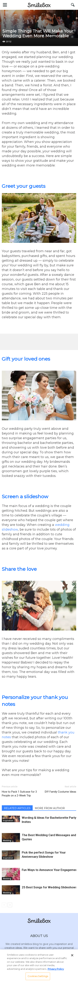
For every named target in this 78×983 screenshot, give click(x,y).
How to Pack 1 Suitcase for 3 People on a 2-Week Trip (19, 793)
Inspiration (8, 820)
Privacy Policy (56, 968)
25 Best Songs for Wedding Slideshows (49, 887)
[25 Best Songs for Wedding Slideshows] (11, 889)
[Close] (72, 955)
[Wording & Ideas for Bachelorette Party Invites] (11, 819)
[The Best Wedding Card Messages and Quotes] (11, 837)
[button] (73, 5)
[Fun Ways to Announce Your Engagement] (11, 874)
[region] (39, 966)
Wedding (7, 840)
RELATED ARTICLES (17, 808)
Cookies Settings (38, 976)
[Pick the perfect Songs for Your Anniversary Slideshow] (11, 855)
